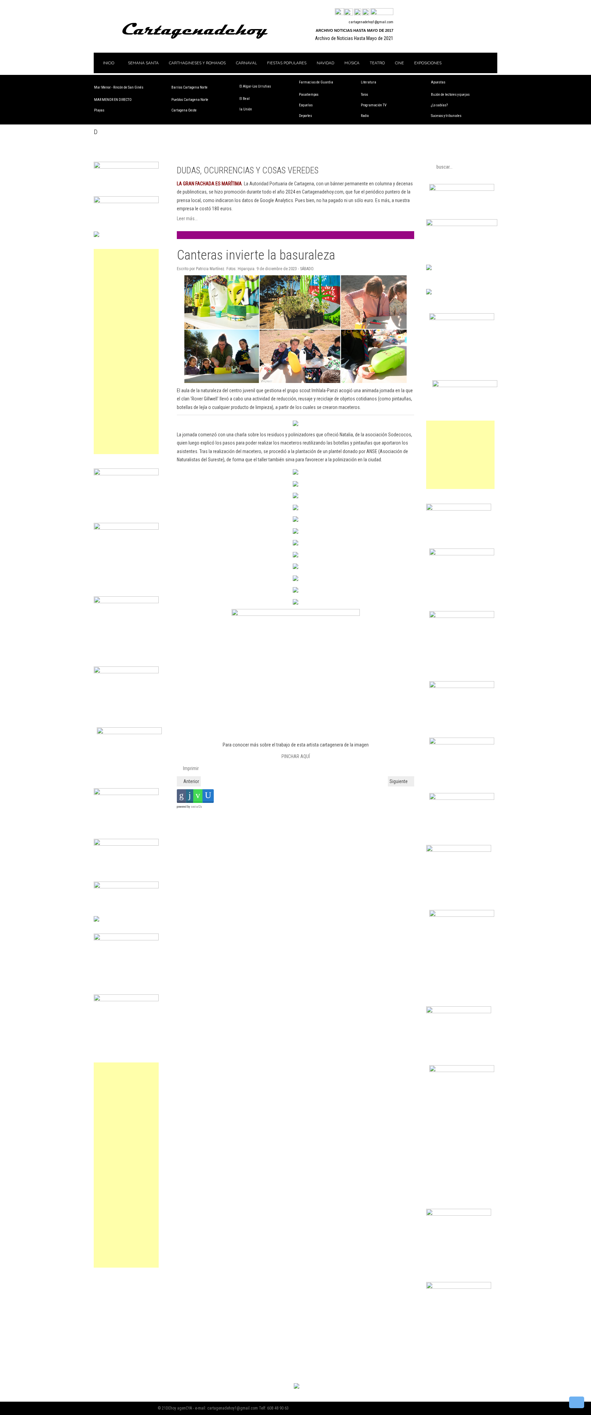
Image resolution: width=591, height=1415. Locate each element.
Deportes (305, 116)
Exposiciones (428, 62)
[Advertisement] (126, 351)
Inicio (108, 62)
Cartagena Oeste (184, 110)
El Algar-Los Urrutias (255, 86)
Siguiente (399, 781)
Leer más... (187, 218)
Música (351, 62)
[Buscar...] (381, 12)
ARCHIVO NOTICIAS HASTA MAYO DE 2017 (354, 30)
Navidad (325, 62)
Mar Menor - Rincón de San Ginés (118, 87)
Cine (399, 62)
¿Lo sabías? (439, 105)
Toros (364, 94)
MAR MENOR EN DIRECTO (113, 99)
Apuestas (438, 82)
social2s (196, 806)
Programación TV (373, 105)
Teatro (377, 62)
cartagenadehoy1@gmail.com (371, 22)
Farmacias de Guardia (316, 82)
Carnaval (246, 62)
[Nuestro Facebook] (339, 12)
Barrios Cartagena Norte (189, 87)
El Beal (244, 98)
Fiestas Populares (286, 62)
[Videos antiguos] (365, 12)
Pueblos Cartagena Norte (189, 99)
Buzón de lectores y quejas (450, 94)
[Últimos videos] (357, 12)
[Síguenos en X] (348, 12)
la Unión (245, 109)
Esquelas (306, 105)
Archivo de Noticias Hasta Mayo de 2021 (354, 38)
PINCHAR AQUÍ (295, 756)
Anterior (190, 781)
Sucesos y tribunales (446, 116)
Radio (365, 116)
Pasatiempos (308, 94)
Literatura (368, 82)
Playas (99, 110)
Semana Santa (143, 62)
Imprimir (190, 768)
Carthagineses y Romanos (197, 62)
